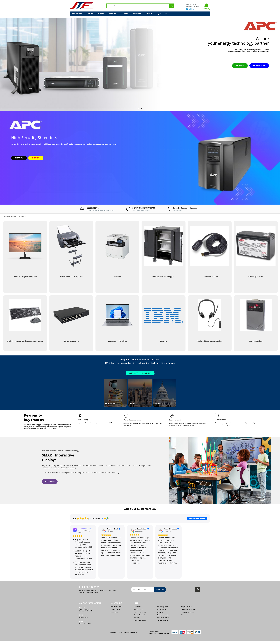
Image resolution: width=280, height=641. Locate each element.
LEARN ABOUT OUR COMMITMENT (140, 373)
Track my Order (115, 609)
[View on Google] (103, 530)
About (125, 14)
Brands (91, 14)
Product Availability (163, 618)
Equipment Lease (163, 615)
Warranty (137, 618)
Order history (114, 612)
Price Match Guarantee (188, 609)
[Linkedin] (197, 589)
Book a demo (49, 481)
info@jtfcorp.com (85, 623)
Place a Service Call (140, 612)
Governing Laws (162, 607)
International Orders (187, 612)
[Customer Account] (165, 13)
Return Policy (138, 609)
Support (101, 14)
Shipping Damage (186, 607)
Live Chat (190, 9)
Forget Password (116, 607)
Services (149, 14)
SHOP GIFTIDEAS (259, 165)
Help (182, 615)
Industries (113, 14)
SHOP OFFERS (36, 76)
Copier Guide (161, 609)
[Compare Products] (159, 13)
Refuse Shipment (139, 615)
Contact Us (137, 14)
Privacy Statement (140, 620)
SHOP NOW (19, 76)
